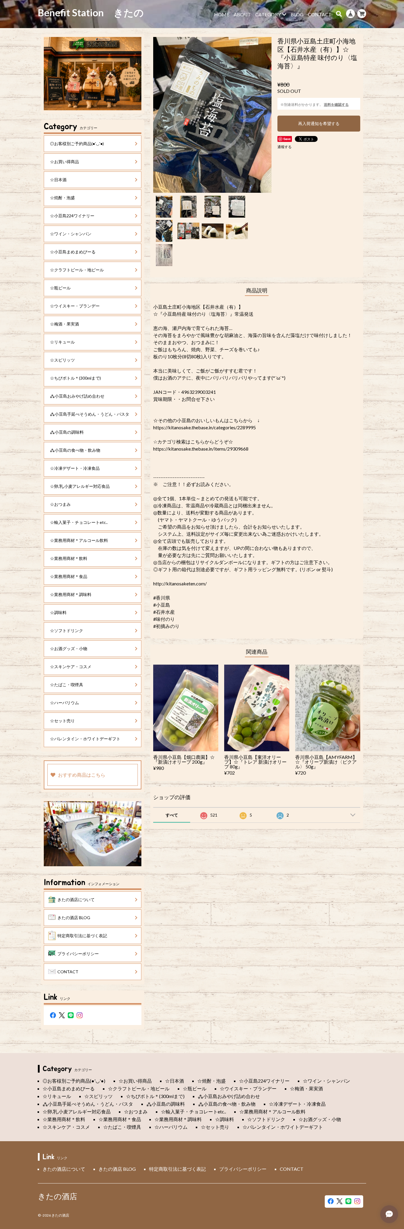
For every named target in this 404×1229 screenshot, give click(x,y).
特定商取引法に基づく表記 (82, 935)
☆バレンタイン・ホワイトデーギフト (85, 738)
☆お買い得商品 (64, 161)
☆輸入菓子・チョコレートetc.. (79, 522)
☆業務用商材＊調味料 (70, 594)
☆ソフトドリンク (66, 630)
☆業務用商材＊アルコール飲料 (79, 540)
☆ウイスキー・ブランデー (75, 305)
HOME (221, 14)
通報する (284, 147)
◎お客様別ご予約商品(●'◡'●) (77, 143)
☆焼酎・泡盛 (62, 197)
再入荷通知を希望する (319, 123)
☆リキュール (62, 341)
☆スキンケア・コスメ (70, 666)
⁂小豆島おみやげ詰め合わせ (77, 396)
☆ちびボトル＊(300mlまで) (75, 377)
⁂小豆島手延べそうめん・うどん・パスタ (89, 414)
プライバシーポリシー (78, 953)
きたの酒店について (76, 899)
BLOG (297, 14)
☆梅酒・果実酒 (64, 323)
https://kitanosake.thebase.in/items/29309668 (200, 448)
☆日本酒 (58, 179)
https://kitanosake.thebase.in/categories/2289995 (204, 427)
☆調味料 (58, 612)
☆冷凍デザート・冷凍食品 (75, 468)
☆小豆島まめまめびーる (73, 251)
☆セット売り (62, 720)
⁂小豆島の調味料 (67, 432)
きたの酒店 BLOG (73, 917)
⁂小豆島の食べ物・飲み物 (75, 450)
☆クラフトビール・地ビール (77, 269)
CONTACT (320, 14)
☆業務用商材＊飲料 (68, 558)
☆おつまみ (60, 504)
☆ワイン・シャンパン (70, 233)
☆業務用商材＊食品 (68, 576)
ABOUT (242, 14)
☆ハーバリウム (64, 702)
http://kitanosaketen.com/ (180, 583)
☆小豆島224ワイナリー (72, 215)
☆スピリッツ (62, 359)
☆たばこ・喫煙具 (66, 684)
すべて (172, 814)
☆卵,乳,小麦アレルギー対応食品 (80, 486)
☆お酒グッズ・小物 (68, 648)
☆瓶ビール (60, 287)
